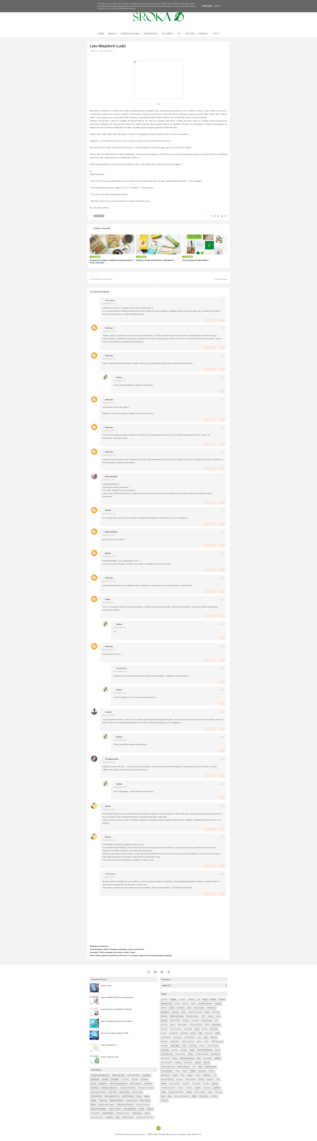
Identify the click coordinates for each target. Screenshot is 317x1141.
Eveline (163, 1033)
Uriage (163, 1092)
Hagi (205, 1037)
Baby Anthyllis (199, 1008)
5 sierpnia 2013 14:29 (108, 403)
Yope (210, 1092)
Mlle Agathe (207, 1058)
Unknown (109, 328)
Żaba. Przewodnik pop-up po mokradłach (116, 1021)
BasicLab (216, 1012)
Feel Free (184, 1033)
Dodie (207, 1025)
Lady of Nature (212, 1046)
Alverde (185, 1003)
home (101, 34)
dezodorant (95, 1079)
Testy (216, 34)
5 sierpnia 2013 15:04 (108, 455)
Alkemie (213, 999)
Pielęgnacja (151, 34)
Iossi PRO (192, 1046)
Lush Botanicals (167, 1054)
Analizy (112, 34)
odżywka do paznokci (125, 1104)
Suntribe (206, 1083)
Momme (178, 1062)
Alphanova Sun (166, 1003)
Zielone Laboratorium (181, 1096)
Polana (198, 1075)
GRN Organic (166, 1037)
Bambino (175, 1012)
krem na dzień (96, 1096)
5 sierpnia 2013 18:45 (108, 556)
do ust (93, 1083)
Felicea (193, 1033)
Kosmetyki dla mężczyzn (100, 1075)
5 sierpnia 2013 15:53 (119, 380)
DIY (179, 34)
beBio (194, 1096)
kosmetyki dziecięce (98, 1092)
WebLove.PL (197, 1134)
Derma (172, 1025)
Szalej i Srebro (106, 986)
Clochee (164, 1020)
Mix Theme (173, 1134)
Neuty (178, 1071)
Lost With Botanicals (204, 1050)
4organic (173, 999)
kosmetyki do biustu (127, 1088)
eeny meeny (203, 1096)
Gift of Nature (190, 1037)
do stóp (135, 1079)
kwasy (139, 1096)
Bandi (184, 1012)
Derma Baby (182, 1025)
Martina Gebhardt (202, 1054)
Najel (200, 1067)
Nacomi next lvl (184, 1067)
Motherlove (188, 1062)
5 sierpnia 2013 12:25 (108, 303)
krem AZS (113, 1092)
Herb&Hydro (174, 1041)
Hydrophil (164, 1046)
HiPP (206, 1041)
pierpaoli (164, 1100)
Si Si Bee (185, 1083)
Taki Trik (189, 34)
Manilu (190, 1054)
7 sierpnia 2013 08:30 (108, 809)
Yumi (163, 1096)
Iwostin (201, 1046)
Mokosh (218, 1058)
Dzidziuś (164, 1029)
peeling (141, 1109)
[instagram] (168, 972)
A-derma (191, 999)
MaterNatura (215, 1054)
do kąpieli (114, 1079)
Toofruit (197, 1088)
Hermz (199, 1041)
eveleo (108, 806)
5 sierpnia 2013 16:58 (108, 535)
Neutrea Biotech (167, 1071)
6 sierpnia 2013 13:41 (108, 762)
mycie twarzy (145, 1100)
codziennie (99, 216)
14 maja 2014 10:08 (108, 877)
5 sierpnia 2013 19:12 (108, 602)
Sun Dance (196, 1083)
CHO (203, 1016)
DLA (216, 1020)
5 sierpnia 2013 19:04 (108, 581)
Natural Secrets (210, 1067)
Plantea (190, 1075)
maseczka (103, 1100)
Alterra (177, 1003)
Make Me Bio (180, 1054)
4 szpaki (164, 999)
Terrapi (180, 1088)
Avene (172, 1008)
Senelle (163, 1083)
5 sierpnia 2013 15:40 (108, 479)
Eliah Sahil (214, 1029)
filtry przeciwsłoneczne (118, 1083)
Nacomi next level (168, 1067)
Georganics (178, 1037)
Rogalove (210, 1079)
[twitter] (155, 972)
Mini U (175, 1058)
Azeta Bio (180, 1008)
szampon (109, 1117)
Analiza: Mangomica (108, 1045)
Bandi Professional (195, 1012)
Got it (217, 6)
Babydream (165, 1012)
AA (199, 999)
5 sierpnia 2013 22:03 (119, 627)
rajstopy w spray (122, 1113)
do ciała (105, 1079)
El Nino (204, 1029)
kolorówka (148, 1083)
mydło (93, 1104)
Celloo (218, 1016)
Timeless (189, 1088)
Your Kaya (218, 1092)
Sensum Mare (174, 1083)
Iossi (184, 1046)
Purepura (179, 1079)
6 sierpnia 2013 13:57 (119, 787)
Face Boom (173, 1033)
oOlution (214, 1096)
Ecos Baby (188, 1029)
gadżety (203, 34)
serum (147, 1113)
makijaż (93, 1100)
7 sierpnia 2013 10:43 (108, 840)
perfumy (150, 1109)
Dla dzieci (167, 34)
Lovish (217, 1050)
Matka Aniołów (111, 532)
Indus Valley (175, 1046)
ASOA (205, 999)
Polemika (206, 1075)
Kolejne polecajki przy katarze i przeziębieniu (155, 260)
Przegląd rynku (130, 34)
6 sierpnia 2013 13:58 (119, 740)
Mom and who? (166, 1062)
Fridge (217, 1033)
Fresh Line (208, 1033)
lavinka (108, 712)
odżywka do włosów (98, 1109)
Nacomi (206, 1062)
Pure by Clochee (167, 1079)
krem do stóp (137, 1092)
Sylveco (215, 1083)
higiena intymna (136, 1083)
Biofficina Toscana (177, 1016)
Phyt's (175, 1075)
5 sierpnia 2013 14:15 (108, 359)
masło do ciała (131, 1100)
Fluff (200, 1033)
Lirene (192, 1050)
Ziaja (169, 1096)
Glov (199, 1037)
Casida (210, 1016)
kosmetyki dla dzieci (109, 1088)
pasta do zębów (130, 1109)
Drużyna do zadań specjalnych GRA (114, 1033)
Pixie (182, 1075)
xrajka (107, 599)
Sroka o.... (143, 1134)
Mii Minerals (165, 1058)
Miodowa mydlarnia (187, 1058)
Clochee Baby (175, 1020)
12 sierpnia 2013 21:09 (120, 671)
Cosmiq (185, 1020)
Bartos (207, 1012)
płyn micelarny (108, 1113)
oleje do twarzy (115, 1109)
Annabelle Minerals (205, 1003)
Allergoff (222, 999)
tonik (117, 1117)
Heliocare (213, 1037)
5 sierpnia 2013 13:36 (108, 331)
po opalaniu (95, 1113)
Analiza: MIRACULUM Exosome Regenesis (117, 997)
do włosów (103, 1083)
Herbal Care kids (188, 1041)
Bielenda (164, 1016)
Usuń (221, 320)
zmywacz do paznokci (144, 1117)
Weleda (189, 1092)
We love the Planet (176, 1092)
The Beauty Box (112, 759)
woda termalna (127, 1117)
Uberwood (207, 1088)
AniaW (107, 510)
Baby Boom (211, 1008)
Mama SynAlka (111, 476)
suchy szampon (97, 1117)
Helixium (164, 1041)
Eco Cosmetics (175, 1029)
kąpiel (147, 1096)
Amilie (193, 1003)
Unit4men (216, 1088)
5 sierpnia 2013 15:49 (108, 513)
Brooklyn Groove (192, 1016)
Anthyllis (218, 1003)
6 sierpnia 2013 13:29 (108, 715)
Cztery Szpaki (206, 1020)
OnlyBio (193, 1071)
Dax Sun (164, 1025)
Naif (194, 1067)
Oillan (185, 1071)
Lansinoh (175, 1050)
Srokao (119, 377)
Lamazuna (165, 1050)
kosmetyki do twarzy (146, 1088)
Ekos (197, 1029)
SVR (218, 1079)
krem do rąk (124, 1092)
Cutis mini (194, 1020)
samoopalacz (137, 1113)
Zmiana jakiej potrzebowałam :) (195, 260)
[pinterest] (161, 972)
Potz (214, 1075)
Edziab (108, 553)
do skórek (125, 1079)
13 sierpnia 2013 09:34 (120, 693)
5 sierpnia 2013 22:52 (108, 649)
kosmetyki (95, 1088)
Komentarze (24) (107, 51)
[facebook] (148, 972)
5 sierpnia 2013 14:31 (108, 430)
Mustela (198, 1062)
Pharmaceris (165, 1075)
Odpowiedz (210, 320)
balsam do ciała (118, 1075)
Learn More (207, 6)
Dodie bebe (216, 1025)
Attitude (164, 1008)
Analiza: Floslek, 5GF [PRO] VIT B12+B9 (116, 1009)
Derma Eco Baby (196, 1025)
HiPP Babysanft (217, 1041)
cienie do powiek (133, 1075)
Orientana (201, 1071)
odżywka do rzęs (143, 1104)
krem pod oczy (128, 1096)
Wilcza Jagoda (200, 1092)
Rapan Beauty (191, 1079)
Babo (189, 1008)
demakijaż (146, 1075)
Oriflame (211, 1071)
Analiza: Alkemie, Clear (110, 1057)
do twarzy (144, 1079)
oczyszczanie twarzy (106, 1104)
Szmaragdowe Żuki (168, 1088)
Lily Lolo (184, 1050)
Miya (198, 1058)
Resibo (201, 1079)
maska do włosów (116, 1100)
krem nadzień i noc (112, 1096)
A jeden (182, 999)
